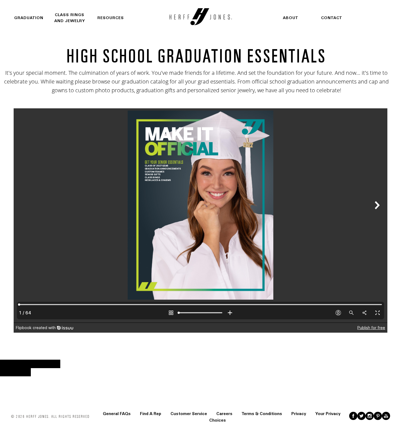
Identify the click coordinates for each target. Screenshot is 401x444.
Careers (224, 414)
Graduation (28, 18)
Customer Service (188, 414)
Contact (331, 18)
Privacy (298, 414)
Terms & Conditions (262, 414)
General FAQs (117, 414)
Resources (110, 18)
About (290, 18)
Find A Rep (150, 414)
